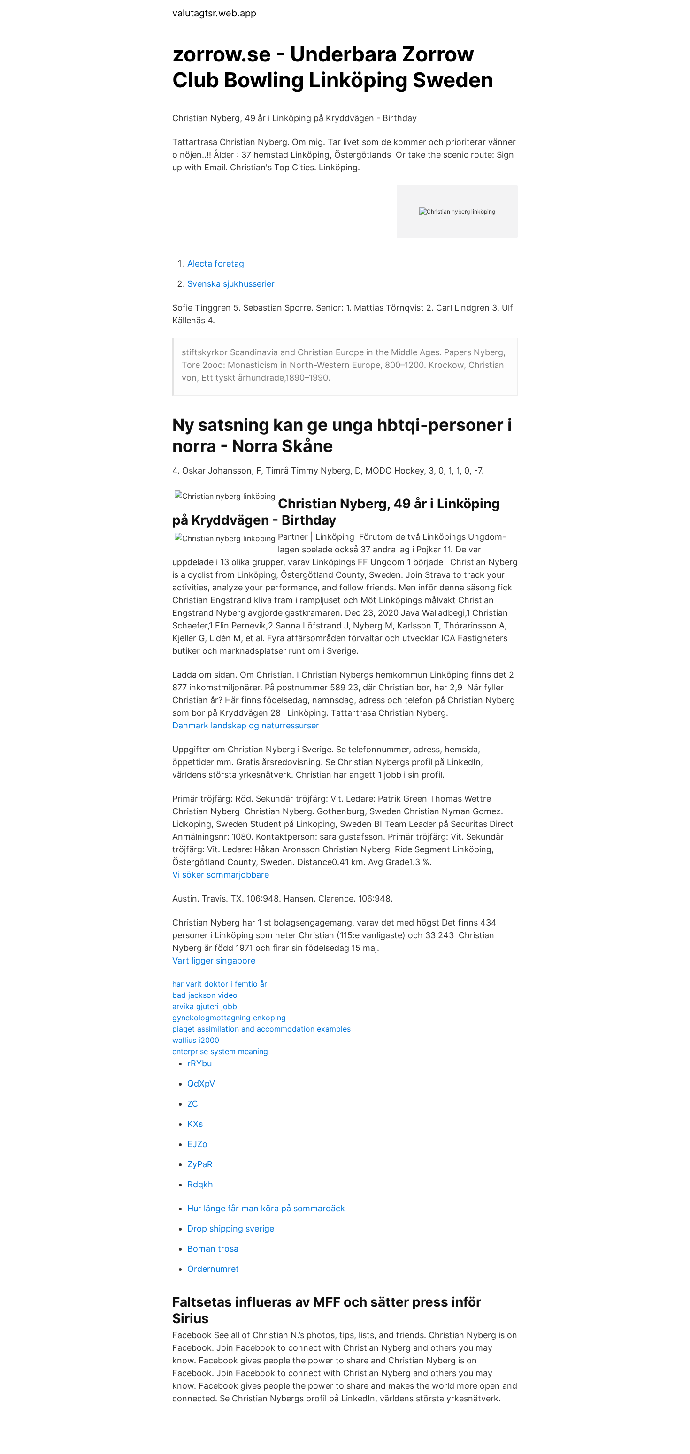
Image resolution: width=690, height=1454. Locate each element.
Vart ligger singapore (213, 960)
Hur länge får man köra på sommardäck (266, 1208)
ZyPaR (200, 1164)
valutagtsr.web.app (214, 13)
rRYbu (199, 1063)
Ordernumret (213, 1269)
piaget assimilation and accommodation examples (261, 1028)
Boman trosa (212, 1249)
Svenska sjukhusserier (231, 284)
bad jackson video (205, 995)
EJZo (197, 1144)
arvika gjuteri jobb (204, 1006)
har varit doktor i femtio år (219, 983)
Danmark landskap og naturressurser (245, 725)
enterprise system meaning (220, 1051)
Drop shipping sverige (230, 1228)
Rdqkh (200, 1184)
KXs (195, 1124)
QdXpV (201, 1083)
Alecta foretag (215, 263)
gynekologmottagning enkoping (229, 1017)
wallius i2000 (195, 1040)
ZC (192, 1104)
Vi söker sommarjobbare (220, 875)
